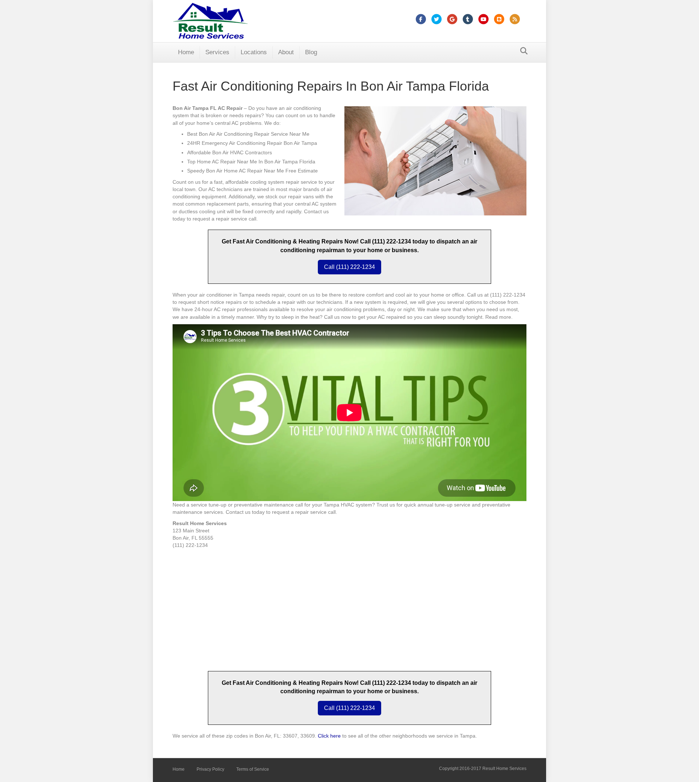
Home (186, 52)
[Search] (521, 50)
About (286, 52)
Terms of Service (252, 769)
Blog (311, 52)
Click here (329, 736)
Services (217, 52)
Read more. (499, 317)
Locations (254, 52)
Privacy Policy (210, 769)
